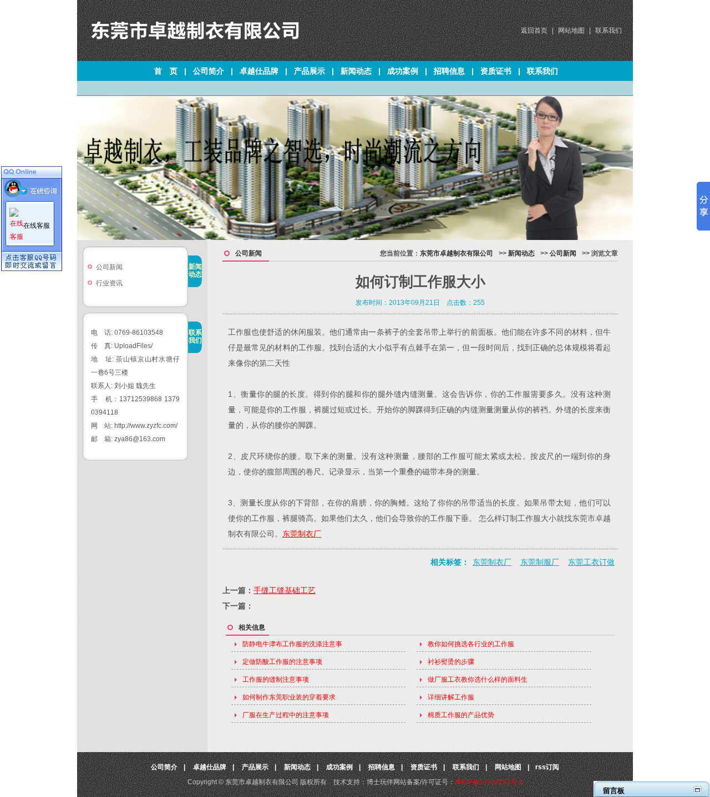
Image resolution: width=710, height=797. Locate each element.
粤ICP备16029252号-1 (489, 782)
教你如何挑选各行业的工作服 (471, 644)
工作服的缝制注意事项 (275, 679)
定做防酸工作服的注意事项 (282, 662)
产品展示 (309, 71)
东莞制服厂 (539, 562)
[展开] (697, 789)
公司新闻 (109, 267)
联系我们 (608, 30)
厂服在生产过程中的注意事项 (285, 715)
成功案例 (402, 71)
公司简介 (208, 71)
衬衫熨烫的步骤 (451, 662)
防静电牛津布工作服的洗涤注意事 (292, 644)
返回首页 (534, 30)
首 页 (166, 71)
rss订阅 (547, 767)
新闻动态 (356, 71)
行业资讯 (109, 283)
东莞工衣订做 (591, 562)
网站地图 (571, 30)
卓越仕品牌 (259, 71)
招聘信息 (449, 71)
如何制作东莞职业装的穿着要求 (289, 697)
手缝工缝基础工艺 (284, 590)
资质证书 (495, 71)
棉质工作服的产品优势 (461, 715)
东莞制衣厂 (301, 533)
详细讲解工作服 (451, 697)
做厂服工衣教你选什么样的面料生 (478, 679)
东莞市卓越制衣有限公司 (456, 253)
